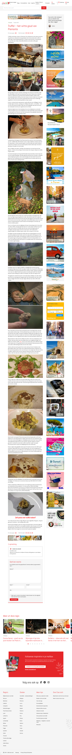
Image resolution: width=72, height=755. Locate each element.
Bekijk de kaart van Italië (8, 696)
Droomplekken (24, 3)
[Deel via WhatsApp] (30, 33)
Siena (21, 725)
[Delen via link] (32, 33)
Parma (21, 713)
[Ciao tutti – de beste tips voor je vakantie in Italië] (6, 3)
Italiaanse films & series (41, 708)
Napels (21, 708)
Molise (4, 723)
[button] (28, 644)
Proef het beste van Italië (41, 718)
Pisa (21, 715)
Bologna (21, 698)
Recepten (47, 3)
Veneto (4, 745)
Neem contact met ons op (58, 698)
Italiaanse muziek (40, 710)
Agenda (33, 3)
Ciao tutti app (39, 701)
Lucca (21, 703)
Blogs (18, 3)
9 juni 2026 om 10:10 (13, 550)
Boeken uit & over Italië (41, 698)
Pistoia (21, 718)
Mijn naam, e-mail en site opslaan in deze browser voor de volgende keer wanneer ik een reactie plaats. (25, 596)
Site (10, 590)
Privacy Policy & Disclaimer (26, 752)
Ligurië (4, 718)
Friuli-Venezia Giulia (7, 710)
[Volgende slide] (68, 626)
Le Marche (5, 715)
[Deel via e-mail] (28, 33)
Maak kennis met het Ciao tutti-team (60, 696)
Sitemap (17, 752)
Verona (21, 733)
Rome (21, 720)
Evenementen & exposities (42, 705)
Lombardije (5, 720)
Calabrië (5, 703)
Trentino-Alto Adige (7, 738)
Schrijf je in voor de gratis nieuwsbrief (35, 666)
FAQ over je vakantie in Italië (42, 696)
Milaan (21, 705)
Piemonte (10, 22)
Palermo (21, 710)
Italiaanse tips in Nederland (42, 713)
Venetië (21, 730)
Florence (21, 701)
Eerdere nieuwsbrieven (30, 669)
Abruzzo (5, 698)
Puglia (4, 728)
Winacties (38, 724)
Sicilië (4, 733)
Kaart (29, 3)
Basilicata (5, 701)
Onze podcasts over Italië (41, 715)
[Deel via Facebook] (26, 33)
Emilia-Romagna (6, 708)
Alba (21, 341)
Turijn (21, 728)
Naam (11, 585)
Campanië (5, 705)
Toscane (5, 735)
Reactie (12, 569)
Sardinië (5, 730)
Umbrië (4, 740)
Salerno (21, 723)
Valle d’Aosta (6, 743)
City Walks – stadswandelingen (26, 696)
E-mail (28, 585)
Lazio (4, 713)
